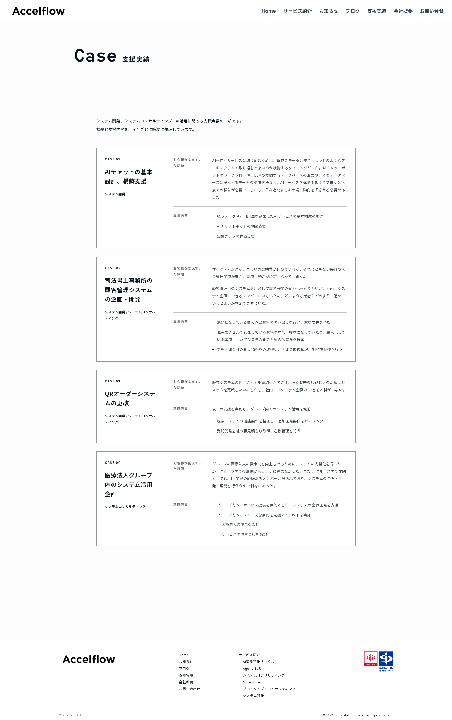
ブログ (353, 10)
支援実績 (376, 10)
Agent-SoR (252, 668)
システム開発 (253, 695)
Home (268, 10)
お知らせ (328, 10)
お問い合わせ (189, 688)
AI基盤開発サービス (258, 661)
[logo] (38, 11)
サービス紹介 (297, 10)
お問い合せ (432, 10)
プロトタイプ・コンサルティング (267, 688)
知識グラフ (226, 236)
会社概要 (403, 10)
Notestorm (252, 681)
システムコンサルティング (264, 675)
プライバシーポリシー (73, 715)
